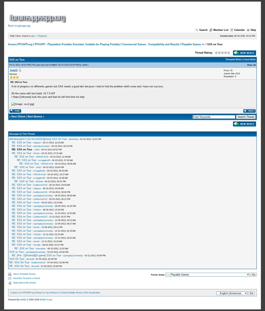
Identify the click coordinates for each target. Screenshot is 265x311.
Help (253, 30)
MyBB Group (46, 299)
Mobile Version (76, 292)
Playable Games (191, 44)
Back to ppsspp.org (19, 25)
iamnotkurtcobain (41, 146)
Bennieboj (73, 139)
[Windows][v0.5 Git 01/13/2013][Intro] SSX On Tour (38, 139)
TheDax (37, 210)
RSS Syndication (92, 292)
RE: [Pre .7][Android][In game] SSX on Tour (36, 255)
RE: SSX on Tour (21, 142)
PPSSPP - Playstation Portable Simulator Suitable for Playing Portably (77, 44)
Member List (220, 30)
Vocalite (37, 245)
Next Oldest (18, 116)
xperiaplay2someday (43, 195)
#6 (254, 65)
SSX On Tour (16, 258)
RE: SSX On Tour (19, 262)
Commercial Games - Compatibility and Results (150, 44)
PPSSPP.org (28, 292)
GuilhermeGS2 (40, 185)
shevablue (41, 248)
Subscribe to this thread (24, 283)
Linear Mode (249, 59)
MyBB (23, 299)
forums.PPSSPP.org (20, 44)
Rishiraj (39, 181)
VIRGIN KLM (42, 157)
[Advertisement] (137, 14)
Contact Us (15, 292)
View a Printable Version (24, 274)
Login (32, 36)
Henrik (36, 153)
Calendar (239, 30)
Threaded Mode (233, 59)
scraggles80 (44, 160)
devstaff (30, 259)
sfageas (37, 142)
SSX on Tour (16, 251)
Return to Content (59, 292)
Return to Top (42, 292)
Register (42, 36)
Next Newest (35, 116)
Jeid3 (84, 65)
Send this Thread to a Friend (26, 278)
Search (203, 30)
